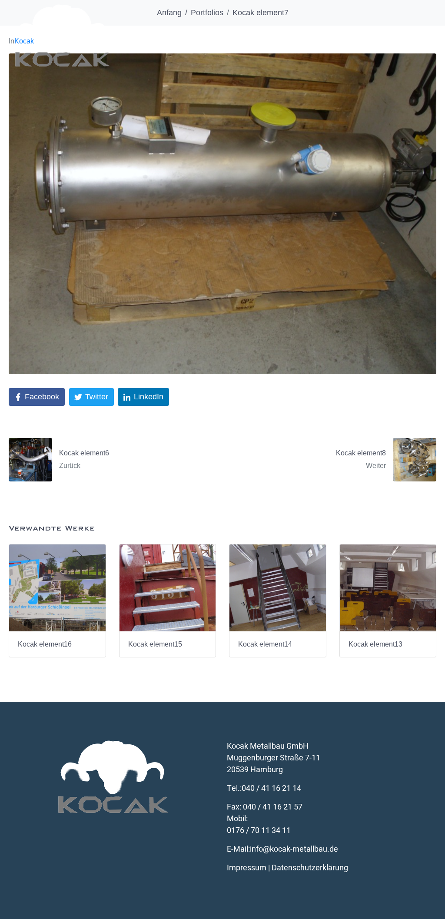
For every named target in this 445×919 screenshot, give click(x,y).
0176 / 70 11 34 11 (259, 830)
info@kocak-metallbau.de (294, 849)
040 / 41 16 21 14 (271, 788)
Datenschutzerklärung (310, 868)
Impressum (246, 868)
